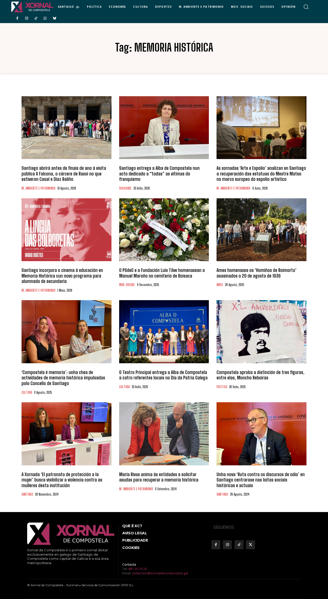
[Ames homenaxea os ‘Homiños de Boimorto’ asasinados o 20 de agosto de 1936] (261, 229)
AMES (220, 285)
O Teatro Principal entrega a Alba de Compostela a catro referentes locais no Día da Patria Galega (163, 375)
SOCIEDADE (125, 188)
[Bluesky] (54, 18)
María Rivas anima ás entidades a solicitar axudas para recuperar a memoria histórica (158, 477)
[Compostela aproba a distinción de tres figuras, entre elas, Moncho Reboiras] (261, 331)
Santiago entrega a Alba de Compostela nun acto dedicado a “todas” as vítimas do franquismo (159, 173)
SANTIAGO (27, 494)
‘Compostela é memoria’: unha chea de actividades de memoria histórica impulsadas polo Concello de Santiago (63, 377)
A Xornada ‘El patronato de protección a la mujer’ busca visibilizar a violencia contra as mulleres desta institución (62, 480)
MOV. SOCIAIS (127, 285)
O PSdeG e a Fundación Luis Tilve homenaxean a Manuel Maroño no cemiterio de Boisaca (162, 273)
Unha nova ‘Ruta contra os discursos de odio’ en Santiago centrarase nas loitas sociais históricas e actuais (261, 480)
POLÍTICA (222, 387)
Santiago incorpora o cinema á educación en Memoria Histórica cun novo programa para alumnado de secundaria (62, 275)
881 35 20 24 (137, 568)
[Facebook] (17, 18)
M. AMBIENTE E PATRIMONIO (38, 188)
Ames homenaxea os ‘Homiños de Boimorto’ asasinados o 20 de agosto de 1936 (256, 273)
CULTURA (27, 393)
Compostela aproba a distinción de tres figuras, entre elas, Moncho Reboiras (260, 375)
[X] (250, 544)
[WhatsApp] (45, 18)
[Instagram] (26, 18)
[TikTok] (35, 18)
